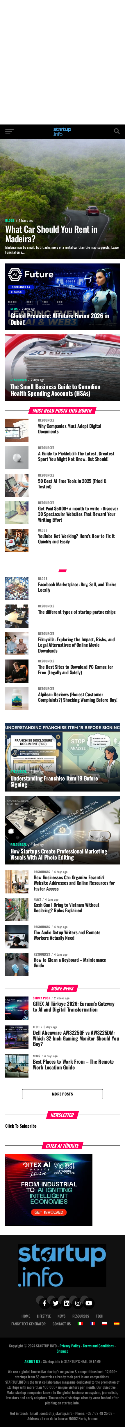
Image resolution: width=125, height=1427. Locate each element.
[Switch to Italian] (80, 1323)
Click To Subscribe (21, 1126)
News (61, 1316)
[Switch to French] (92, 1323)
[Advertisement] (62, 62)
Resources (80, 1316)
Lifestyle (44, 1316)
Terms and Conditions (99, 1346)
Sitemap (62, 1351)
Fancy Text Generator (28, 1324)
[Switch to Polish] (104, 1323)
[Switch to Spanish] (116, 1323)
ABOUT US (32, 1361)
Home (26, 1316)
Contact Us (62, 1324)
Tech (99, 1316)
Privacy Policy (70, 1346)
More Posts (62, 1094)
